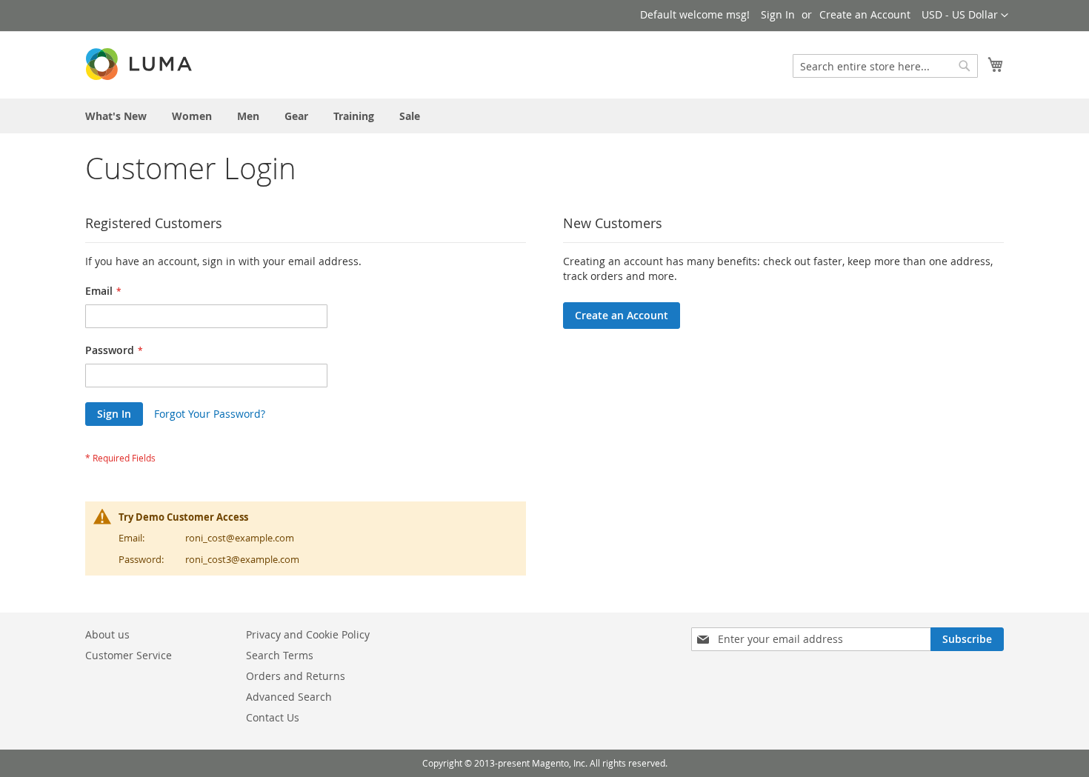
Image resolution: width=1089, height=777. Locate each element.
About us (107, 634)
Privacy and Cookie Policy (308, 634)
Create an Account (864, 14)
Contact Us (272, 717)
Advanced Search (289, 697)
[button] (965, 15)
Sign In (778, 14)
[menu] (544, 116)
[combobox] (885, 66)
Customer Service (128, 655)
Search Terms (279, 655)
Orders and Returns (295, 676)
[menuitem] (116, 116)
